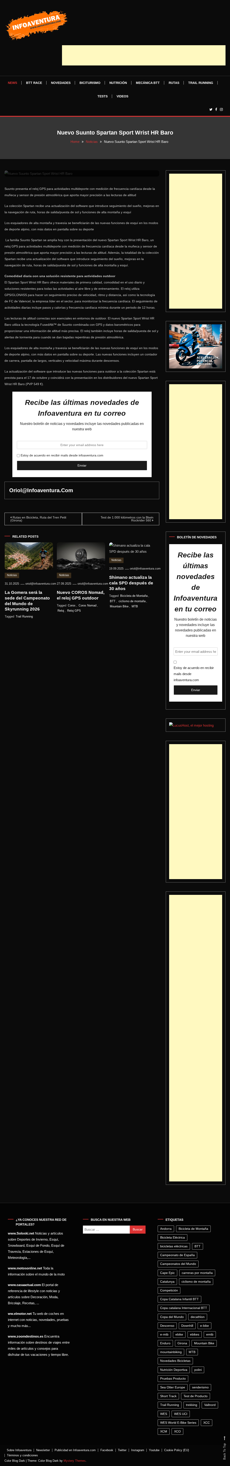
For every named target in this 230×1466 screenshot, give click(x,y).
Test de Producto (196, 1396)
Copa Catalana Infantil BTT (179, 1299)
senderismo (200, 1387)
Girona (182, 1343)
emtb (209, 1334)
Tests (102, 96)
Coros (71, 605)
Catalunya (167, 1281)
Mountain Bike (119, 606)
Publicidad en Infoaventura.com (75, 1450)
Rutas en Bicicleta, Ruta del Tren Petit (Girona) (38, 519)
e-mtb (164, 1334)
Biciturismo (90, 83)
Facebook (106, 1450)
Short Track (168, 1396)
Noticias (12, 575)
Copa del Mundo (172, 1317)
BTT (112, 601)
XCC (206, 1422)
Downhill (187, 1325)
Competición (169, 1290)
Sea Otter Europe (172, 1387)
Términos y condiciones (22, 1455)
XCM (163, 1431)
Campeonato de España (177, 1255)
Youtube (154, 1450)
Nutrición (118, 83)
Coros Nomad (87, 605)
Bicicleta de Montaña (134, 595)
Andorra (166, 1228)
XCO (177, 1431)
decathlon (198, 1317)
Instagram (137, 1450)
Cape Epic (167, 1273)
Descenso (167, 1325)
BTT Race (34, 83)
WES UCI (180, 1414)
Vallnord (210, 1405)
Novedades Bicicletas (175, 1361)
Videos (122, 96)
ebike (179, 1334)
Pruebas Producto (173, 1378)
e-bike (204, 1325)
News (12, 83)
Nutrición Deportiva (173, 1370)
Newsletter (43, 1450)
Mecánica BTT (148, 83)
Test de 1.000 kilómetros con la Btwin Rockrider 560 (127, 519)
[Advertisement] (144, 55)
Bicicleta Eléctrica (172, 1237)
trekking (191, 1405)
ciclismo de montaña (132, 601)
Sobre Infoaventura (19, 1450)
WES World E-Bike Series (178, 1422)
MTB (135, 606)
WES (163, 1414)
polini (198, 1370)
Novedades (61, 83)
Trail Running (200, 83)
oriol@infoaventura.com (41, 490)
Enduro (165, 1343)
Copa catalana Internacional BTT (183, 1308)
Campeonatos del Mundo (178, 1264)
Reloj (61, 610)
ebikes (194, 1334)
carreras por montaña (197, 1273)
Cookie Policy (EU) (176, 1450)
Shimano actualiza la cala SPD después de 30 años (131, 583)
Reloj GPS (74, 610)
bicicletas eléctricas (174, 1246)
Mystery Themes (75, 1460)
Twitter (122, 1450)
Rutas (174, 83)
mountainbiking (171, 1352)
